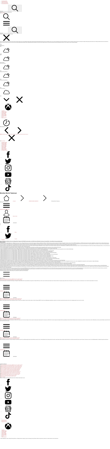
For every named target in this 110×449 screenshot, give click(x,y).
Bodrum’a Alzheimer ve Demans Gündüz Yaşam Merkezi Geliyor (9, 338)
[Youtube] (8, 177)
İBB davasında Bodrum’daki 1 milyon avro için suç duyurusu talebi (9, 374)
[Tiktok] (8, 418)
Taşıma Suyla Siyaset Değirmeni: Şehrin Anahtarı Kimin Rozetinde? (10, 372)
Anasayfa (14, 201)
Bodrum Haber (15, 216)
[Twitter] (8, 164)
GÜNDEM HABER (31, 201)
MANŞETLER (36, 201)
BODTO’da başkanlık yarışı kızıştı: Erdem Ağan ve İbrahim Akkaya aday (10, 299)
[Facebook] (8, 157)
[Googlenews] (8, 184)
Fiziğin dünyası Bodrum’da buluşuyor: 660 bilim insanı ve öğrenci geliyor (12, 134)
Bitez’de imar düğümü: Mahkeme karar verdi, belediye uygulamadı (10, 369)
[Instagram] (8, 170)
